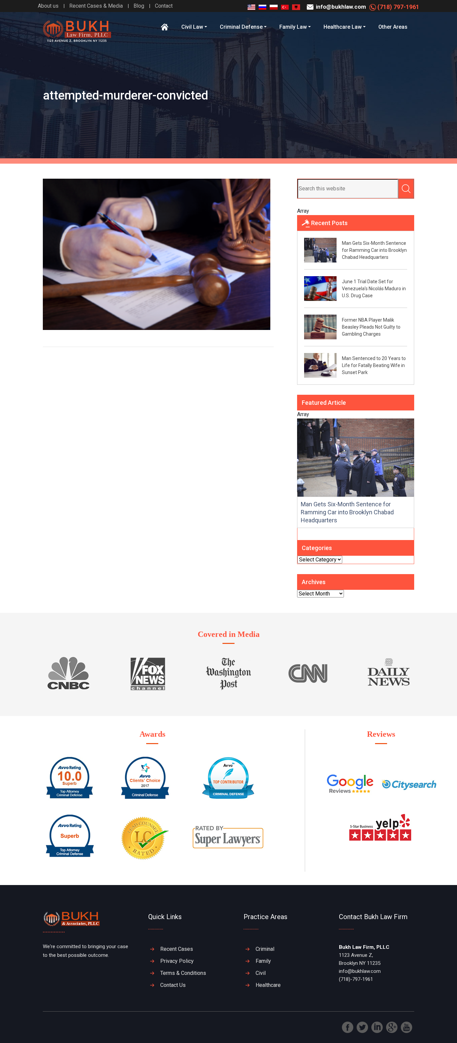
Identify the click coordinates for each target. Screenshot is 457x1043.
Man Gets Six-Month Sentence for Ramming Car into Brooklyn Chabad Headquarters (374, 250)
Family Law (293, 27)
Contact (164, 6)
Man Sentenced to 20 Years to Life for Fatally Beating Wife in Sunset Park (374, 365)
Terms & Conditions (183, 973)
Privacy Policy (177, 961)
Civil (261, 973)
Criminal (265, 949)
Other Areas (392, 27)
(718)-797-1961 (356, 979)
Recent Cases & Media (96, 6)
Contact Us (173, 985)
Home (165, 27)
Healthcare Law (343, 27)
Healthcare (268, 985)
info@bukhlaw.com (340, 6)
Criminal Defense (241, 27)
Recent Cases (176, 949)
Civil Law (192, 27)
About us (48, 6)
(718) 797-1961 (397, 6)
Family (263, 961)
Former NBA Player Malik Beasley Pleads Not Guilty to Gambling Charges (371, 327)
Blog (138, 6)
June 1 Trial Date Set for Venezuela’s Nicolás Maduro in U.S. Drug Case (374, 288)
